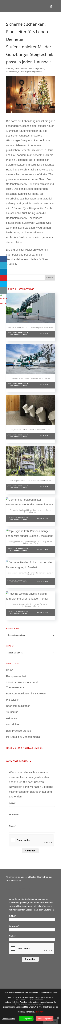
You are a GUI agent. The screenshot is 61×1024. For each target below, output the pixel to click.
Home (9, 670)
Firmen (24, 68)
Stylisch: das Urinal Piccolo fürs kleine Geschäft (30, 429)
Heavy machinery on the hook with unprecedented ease (30, 327)
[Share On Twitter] (3, 265)
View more (39, 1012)
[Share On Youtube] (3, 278)
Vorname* (14, 814)
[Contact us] (3, 290)
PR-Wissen (12, 699)
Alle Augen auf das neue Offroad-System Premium (30, 480)
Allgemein (39, 68)
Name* (12, 826)
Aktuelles (11, 718)
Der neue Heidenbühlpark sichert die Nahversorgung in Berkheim (30, 574)
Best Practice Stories (18, 730)
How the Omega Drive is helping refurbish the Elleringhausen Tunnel (30, 605)
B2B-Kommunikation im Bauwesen (26, 693)
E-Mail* (12, 803)
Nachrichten (13, 724)
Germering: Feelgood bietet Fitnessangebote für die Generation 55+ (31, 511)
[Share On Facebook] (3, 259)
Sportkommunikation (18, 705)
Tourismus (12, 712)
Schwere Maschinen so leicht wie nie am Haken (30, 378)
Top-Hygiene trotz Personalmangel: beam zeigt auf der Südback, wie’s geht (31, 542)
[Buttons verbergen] (3, 303)
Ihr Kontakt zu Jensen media (23, 736)
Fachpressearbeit (16, 676)
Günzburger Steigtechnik (30, 71)
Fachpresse (11, 71)
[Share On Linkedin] (3, 272)
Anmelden (30, 850)
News (31, 68)
